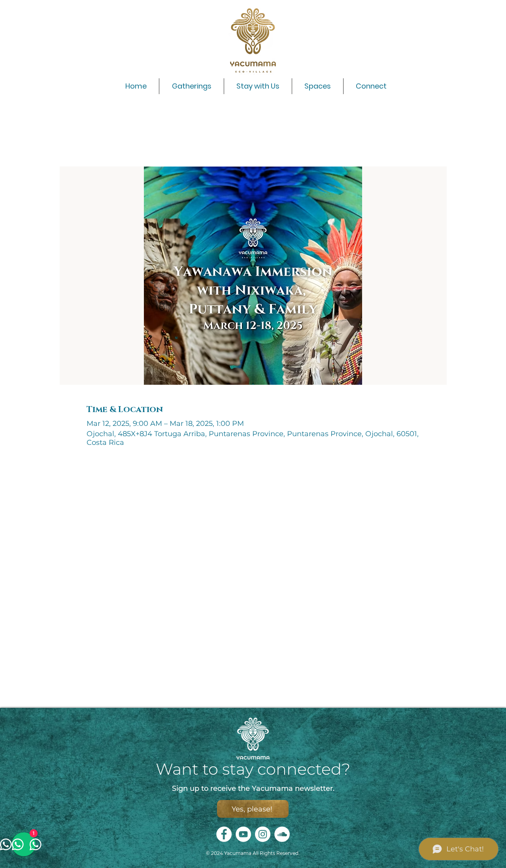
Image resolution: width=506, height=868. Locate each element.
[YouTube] (243, 834)
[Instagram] (262, 834)
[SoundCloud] (282, 834)
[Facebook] (224, 834)
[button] (258, 86)
